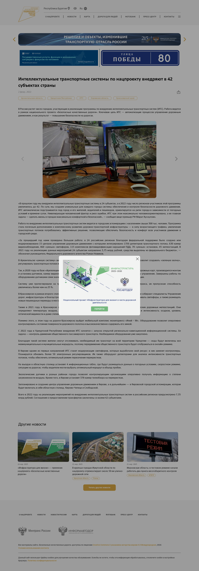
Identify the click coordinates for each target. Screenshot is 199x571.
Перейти (99, 309)
